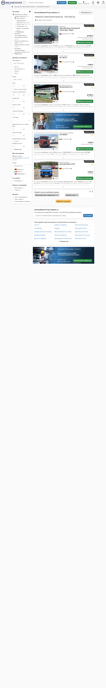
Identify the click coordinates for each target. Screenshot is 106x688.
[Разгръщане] (63, 51)
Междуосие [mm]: (17, 143)
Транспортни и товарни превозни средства (22, 15)
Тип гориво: (16, 117)
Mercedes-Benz (20, 69)
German (36, 225)
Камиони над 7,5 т (23, 24)
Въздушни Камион (39, 235)
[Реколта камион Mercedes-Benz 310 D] (46, 170)
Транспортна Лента (81, 228)
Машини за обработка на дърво (21, 42)
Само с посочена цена (20, 89)
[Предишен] (35, 35)
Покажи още (64, 241)
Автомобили (38, 228)
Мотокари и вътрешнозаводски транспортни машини (22, 50)
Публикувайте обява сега (82, 126)
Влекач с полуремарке (23, 29)
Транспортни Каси (80, 238)
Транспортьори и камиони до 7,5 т (23, 21)
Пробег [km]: (16, 98)
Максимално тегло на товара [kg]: (20, 125)
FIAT (17, 73)
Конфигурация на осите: (19, 139)
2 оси (16, 141)
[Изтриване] (62, 17)
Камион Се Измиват (60, 225)
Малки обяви (19, 188)
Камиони (57, 228)
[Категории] (24, 2)
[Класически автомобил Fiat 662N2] (46, 141)
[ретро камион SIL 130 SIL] (46, 64)
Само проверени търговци (23, 201)
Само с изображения (21, 197)
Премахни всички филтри (44, 20)
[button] (103, 2)
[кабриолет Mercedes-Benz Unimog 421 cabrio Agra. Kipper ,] (46, 35)
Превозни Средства (60, 235)
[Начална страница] (12, 6)
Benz (17, 67)
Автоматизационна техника (22, 45)
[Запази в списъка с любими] (92, 29)
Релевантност (86, 12)
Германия (20, 169)
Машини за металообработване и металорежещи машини (21, 36)
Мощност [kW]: (17, 104)
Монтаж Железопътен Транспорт (64, 232)
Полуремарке (22, 26)
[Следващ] (57, 35)
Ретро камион (21, 18)
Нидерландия (21, 174)
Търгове (18, 190)
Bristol (17, 71)
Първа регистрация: (18, 111)
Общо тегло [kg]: (17, 132)
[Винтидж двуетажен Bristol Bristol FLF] (46, 94)
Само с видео (19, 199)
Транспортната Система (82, 235)
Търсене (62, 3)
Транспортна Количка (81, 225)
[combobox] (22, 165)
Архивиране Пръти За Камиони (44, 232)
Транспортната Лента (81, 232)
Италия (20, 171)
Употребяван (18, 181)
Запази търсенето (64, 201)
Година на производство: (19, 92)
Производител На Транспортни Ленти (66, 238)
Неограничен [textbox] (18, 166)
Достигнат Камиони (40, 238)
